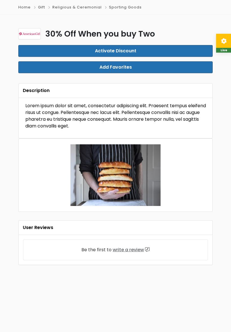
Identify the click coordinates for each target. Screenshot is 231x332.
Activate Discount (115, 51)
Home (24, 7)
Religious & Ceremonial (77, 7)
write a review (128, 249)
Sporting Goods (125, 7)
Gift (41, 7)
